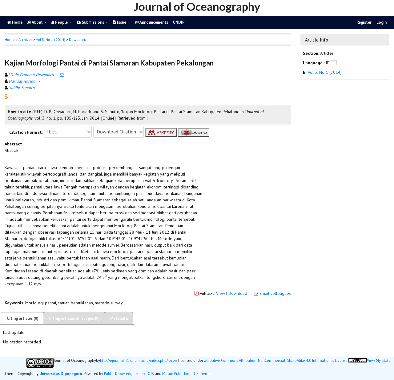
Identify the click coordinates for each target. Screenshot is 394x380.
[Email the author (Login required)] (62, 74)
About (37, 22)
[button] (6, 96)
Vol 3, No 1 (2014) (50, 39)
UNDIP (179, 22)
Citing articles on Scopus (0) (74, 318)
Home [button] (10, 39)
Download (237, 293)
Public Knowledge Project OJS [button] (129, 373)
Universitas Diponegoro (60, 373)
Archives (25, 39)
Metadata (119, 318)
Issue (121, 22)
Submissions (93, 22)
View (220, 293)
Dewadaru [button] (77, 39)
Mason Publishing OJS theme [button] (186, 373)
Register (364, 22)
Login (381, 22)
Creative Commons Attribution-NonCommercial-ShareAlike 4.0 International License (277, 360)
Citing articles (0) (22, 318)
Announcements (153, 22)
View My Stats (378, 360)
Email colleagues (275, 293)
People (61, 22)
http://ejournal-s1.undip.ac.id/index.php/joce (137, 360)
